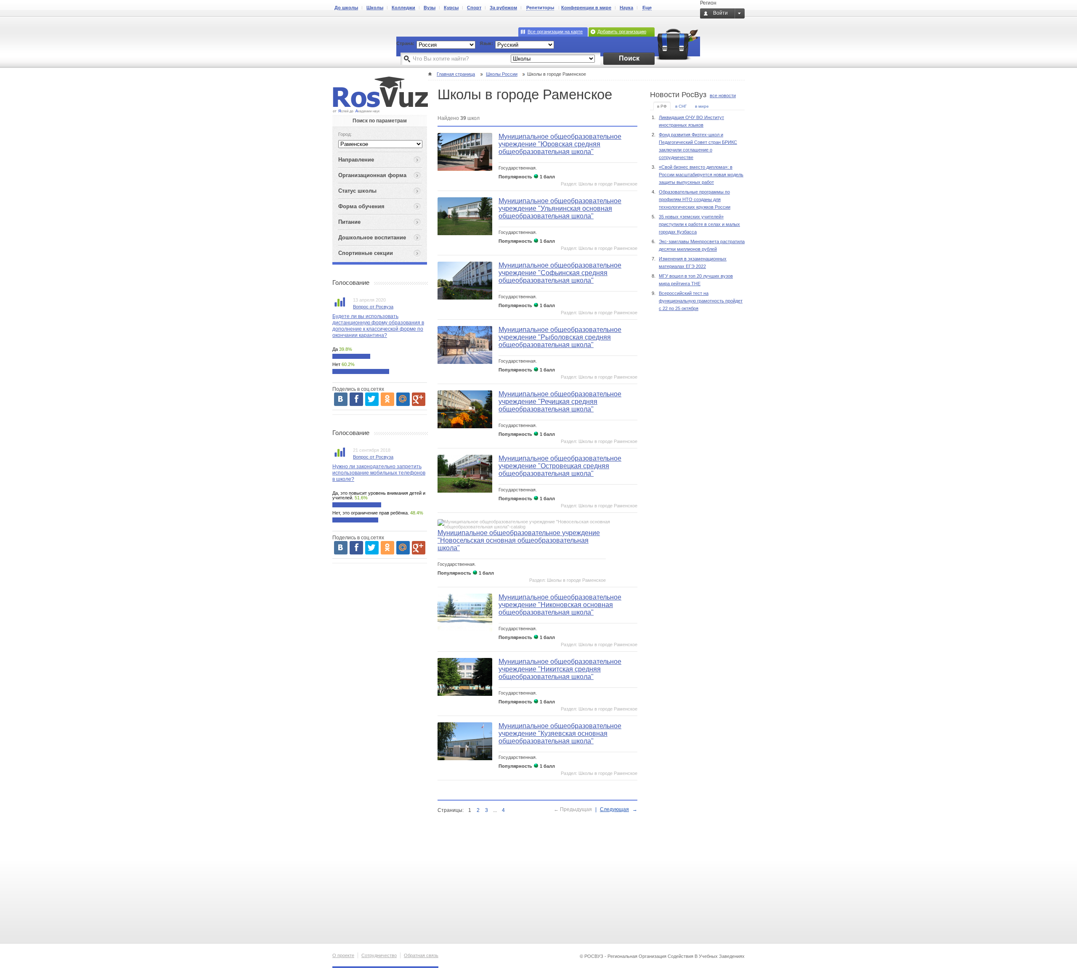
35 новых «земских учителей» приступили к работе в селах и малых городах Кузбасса (699, 224)
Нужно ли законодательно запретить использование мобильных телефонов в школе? (378, 473)
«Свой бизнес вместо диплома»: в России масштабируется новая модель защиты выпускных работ (701, 174)
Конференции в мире (586, 7)
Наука (626, 7)
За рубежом (503, 7)
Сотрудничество (379, 955)
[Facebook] (356, 399)
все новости (723, 95)
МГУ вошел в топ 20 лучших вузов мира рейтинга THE (696, 279)
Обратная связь (421, 955)
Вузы (429, 7)
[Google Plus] (418, 399)
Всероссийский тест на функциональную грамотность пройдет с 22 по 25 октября (701, 301)
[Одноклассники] (387, 399)
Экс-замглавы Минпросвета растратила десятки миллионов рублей (702, 245)
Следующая (614, 809)
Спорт (474, 7)
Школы (374, 7)
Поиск (629, 58)
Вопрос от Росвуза (373, 306)
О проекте (343, 955)
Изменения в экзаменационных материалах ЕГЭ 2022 (693, 262)
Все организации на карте (555, 31)
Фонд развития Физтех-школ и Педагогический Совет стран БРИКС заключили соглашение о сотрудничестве (698, 146)
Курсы (451, 7)
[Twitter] (372, 399)
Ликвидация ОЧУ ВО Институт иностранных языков (691, 121)
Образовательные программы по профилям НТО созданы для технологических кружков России (694, 199)
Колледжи (403, 7)
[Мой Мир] (403, 399)
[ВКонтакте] (341, 399)
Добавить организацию (621, 31)
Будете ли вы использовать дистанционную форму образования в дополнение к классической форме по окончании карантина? (378, 325)
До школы (346, 7)
